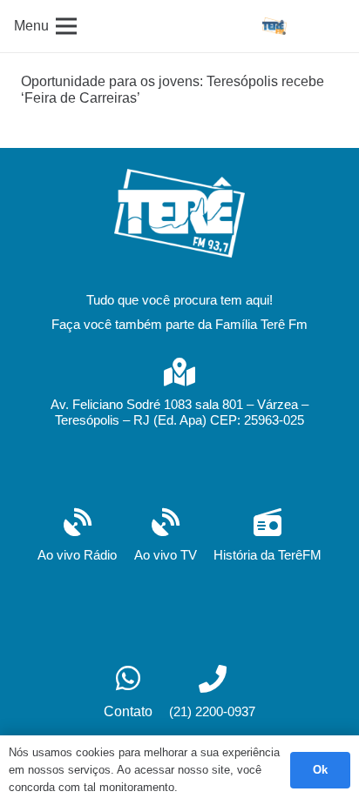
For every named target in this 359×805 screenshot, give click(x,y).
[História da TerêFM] (267, 524)
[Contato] (128, 680)
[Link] (274, 26)
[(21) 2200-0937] (212, 681)
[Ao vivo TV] (165, 524)
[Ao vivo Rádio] (77, 524)
